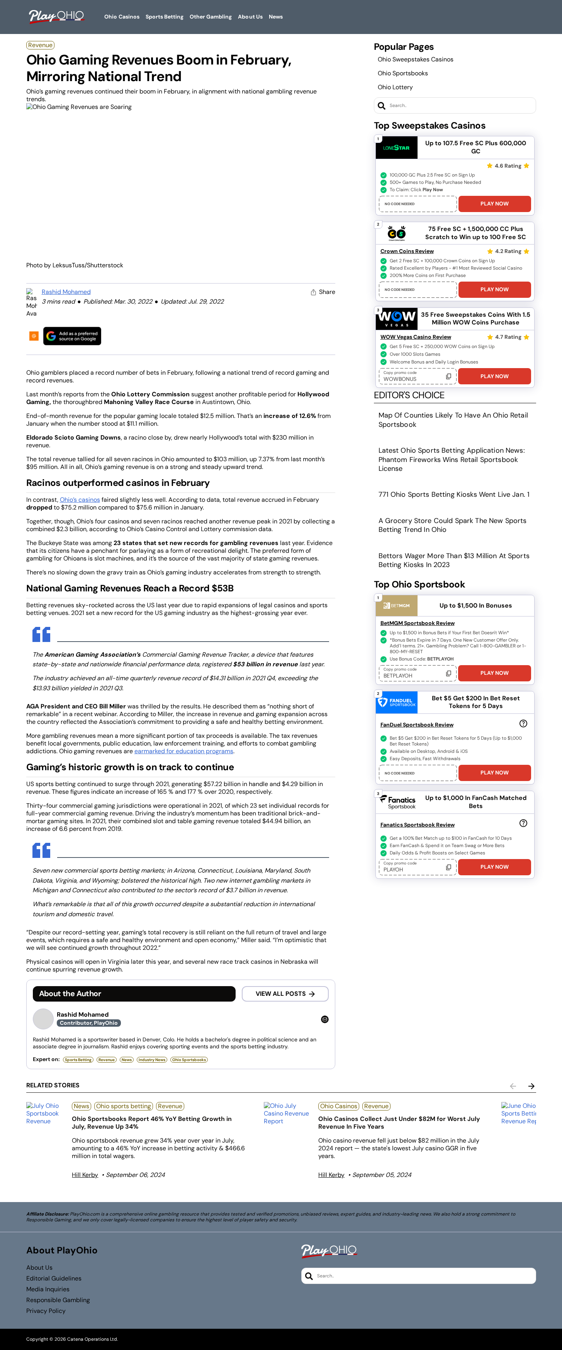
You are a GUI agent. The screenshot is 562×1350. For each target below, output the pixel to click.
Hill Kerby (85, 1175)
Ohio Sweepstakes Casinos (415, 59)
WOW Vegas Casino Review (415, 336)
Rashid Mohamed (66, 292)
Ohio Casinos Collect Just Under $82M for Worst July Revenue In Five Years (399, 1123)
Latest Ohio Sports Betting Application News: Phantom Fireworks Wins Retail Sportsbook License (452, 459)
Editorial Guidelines (53, 1278)
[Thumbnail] (46, 1113)
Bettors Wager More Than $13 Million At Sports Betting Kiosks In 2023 (454, 560)
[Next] (531, 1086)
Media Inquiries (48, 1289)
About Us (39, 1268)
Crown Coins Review (407, 251)
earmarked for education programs (183, 751)
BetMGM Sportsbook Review (417, 623)
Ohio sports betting (123, 1106)
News (127, 1059)
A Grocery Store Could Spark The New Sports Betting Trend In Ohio (453, 525)
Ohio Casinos (338, 1106)
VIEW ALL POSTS (281, 994)
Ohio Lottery (395, 87)
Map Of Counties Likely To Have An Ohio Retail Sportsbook (453, 420)
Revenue (40, 45)
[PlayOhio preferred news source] (72, 336)
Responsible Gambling (58, 1300)
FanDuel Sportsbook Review (416, 724)
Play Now (495, 203)
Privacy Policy (46, 1311)
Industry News (152, 1059)
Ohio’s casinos (80, 500)
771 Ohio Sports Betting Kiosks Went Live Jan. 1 (454, 494)
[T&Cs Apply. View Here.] (523, 723)
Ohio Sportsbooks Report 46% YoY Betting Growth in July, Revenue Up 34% (152, 1123)
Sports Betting (78, 1059)
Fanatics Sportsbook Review (417, 824)
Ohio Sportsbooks (403, 73)
